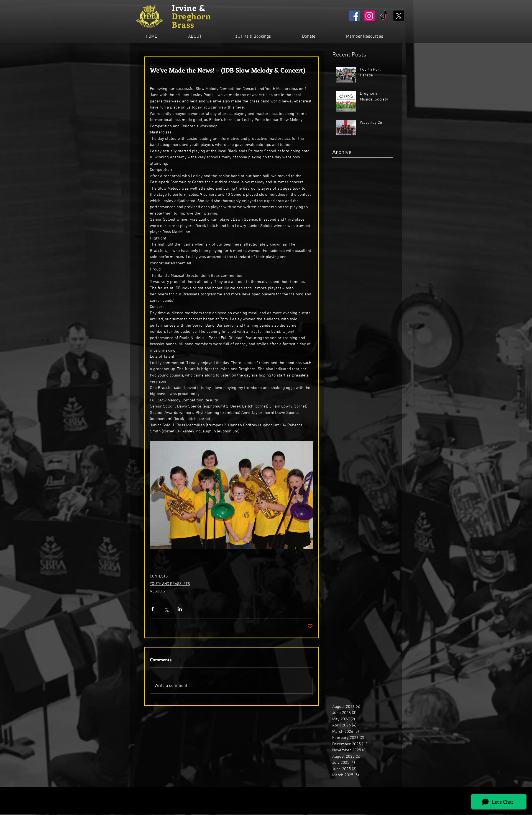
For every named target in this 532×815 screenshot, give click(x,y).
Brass (183, 24)
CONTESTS (159, 576)
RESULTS (157, 591)
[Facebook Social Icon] (354, 16)
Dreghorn (191, 16)
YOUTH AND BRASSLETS (170, 584)
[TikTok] (383, 16)
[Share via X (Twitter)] (166, 609)
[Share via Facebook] (152, 609)
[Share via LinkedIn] (179, 609)
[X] (398, 16)
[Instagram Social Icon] (369, 16)
